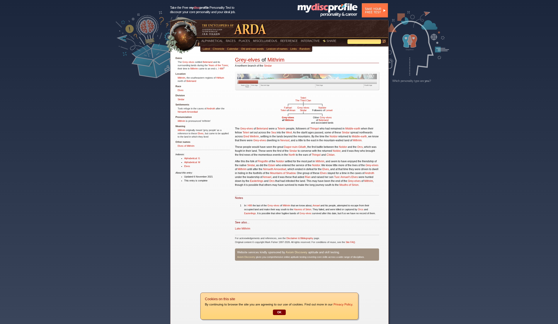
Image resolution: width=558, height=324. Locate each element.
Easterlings (256, 181)
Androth (211, 108)
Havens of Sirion (302, 209)
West (289, 132)
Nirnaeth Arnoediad (188, 111)
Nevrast (284, 140)
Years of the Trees (218, 65)
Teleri (303, 98)
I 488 (220, 68)
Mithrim (194, 68)
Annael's (345, 177)
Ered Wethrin (251, 136)
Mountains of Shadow (283, 173)
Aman (292, 110)
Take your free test (373, 10)
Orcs (360, 146)
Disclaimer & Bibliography (299, 238)
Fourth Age (368, 85)
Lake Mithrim (242, 228)
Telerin (281, 128)
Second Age (265, 85)
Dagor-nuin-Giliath (295, 146)
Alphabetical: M (192, 162)
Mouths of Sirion (349, 184)
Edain (271, 165)
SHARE (331, 41)
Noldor (334, 136)
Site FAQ (350, 242)
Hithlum (220, 77)
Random (304, 48)
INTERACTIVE (310, 41)
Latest (206, 48)
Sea (273, 132)
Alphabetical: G (192, 158)
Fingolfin (263, 161)
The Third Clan (303, 100)
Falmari (288, 107)
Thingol (314, 128)
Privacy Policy (342, 304)
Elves (181, 90)
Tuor (336, 177)
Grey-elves (188, 62)
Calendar (232, 48)
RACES (231, 41)
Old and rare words (252, 48)
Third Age (319, 85)
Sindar (181, 99)
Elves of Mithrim (186, 146)
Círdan (331, 154)
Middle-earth (352, 128)
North (292, 154)
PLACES (244, 41)
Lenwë (329, 110)
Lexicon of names (277, 48)
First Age (254, 85)
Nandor (322, 107)
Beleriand (208, 62)
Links (293, 48)
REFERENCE (289, 41)
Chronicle (218, 48)
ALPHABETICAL (212, 41)
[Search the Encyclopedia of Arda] (384, 42)
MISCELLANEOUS (265, 41)
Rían (308, 177)
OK (279, 312)
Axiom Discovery (296, 252)
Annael (267, 177)
